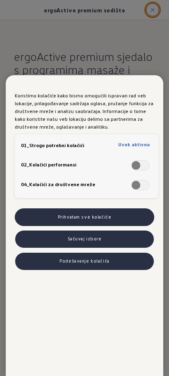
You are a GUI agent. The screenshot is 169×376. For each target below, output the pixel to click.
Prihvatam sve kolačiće (85, 217)
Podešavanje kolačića (84, 261)
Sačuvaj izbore (85, 239)
